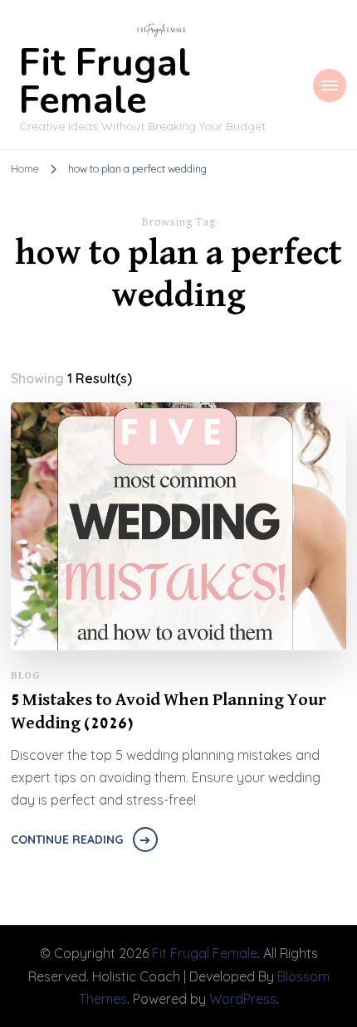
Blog (25, 675)
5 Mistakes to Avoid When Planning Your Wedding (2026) (168, 712)
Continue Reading (67, 839)
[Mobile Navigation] (329, 85)
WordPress (242, 998)
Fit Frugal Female (104, 82)
